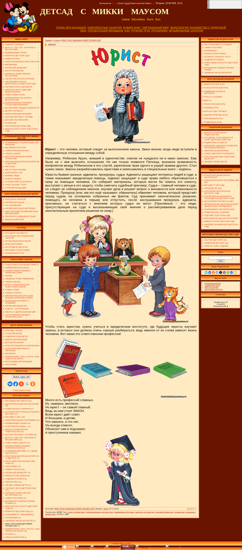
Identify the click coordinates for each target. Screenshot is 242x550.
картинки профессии (164, 512)
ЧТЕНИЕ (9, 534)
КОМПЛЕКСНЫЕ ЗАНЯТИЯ (104, 27)
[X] (220, 272)
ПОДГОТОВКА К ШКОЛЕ (15, 443)
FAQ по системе (211, 287)
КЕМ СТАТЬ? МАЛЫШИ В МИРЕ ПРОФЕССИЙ (81, 40)
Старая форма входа (21, 390)
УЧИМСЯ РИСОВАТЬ (14, 498)
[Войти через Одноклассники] (32, 383)
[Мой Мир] (231, 272)
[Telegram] (216, 272)
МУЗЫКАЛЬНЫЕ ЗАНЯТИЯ (186, 30)
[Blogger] (235, 272)
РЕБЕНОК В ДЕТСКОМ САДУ (17, 511)
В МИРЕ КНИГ (132, 27)
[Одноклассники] (213, 272)
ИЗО (127, 30)
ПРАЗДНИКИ (159, 30)
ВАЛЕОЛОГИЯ (179, 27)
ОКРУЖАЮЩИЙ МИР (155, 27)
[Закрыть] (208, 8)
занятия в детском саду (145, 512)
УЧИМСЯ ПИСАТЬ (13, 469)
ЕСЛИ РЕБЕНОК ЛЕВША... (16, 426)
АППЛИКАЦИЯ (11, 518)
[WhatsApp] (227, 272)
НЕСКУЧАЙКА (11, 466)
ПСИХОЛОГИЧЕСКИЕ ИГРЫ (216, 88)
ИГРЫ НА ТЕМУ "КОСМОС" (215, 111)
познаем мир (179, 512)
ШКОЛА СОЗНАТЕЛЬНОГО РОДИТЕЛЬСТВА (16, 430)
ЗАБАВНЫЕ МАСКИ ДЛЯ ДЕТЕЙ (18, 521)
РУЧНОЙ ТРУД (140, 30)
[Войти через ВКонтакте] (10, 383)
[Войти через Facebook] (15, 383)
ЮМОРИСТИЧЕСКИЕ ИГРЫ (216, 115)
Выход (150, 19)
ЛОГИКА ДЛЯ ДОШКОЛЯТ (16, 473)
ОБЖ (83, 30)
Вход (158, 19)
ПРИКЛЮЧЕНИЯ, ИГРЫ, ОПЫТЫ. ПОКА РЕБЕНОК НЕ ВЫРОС (22, 530)
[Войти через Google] (27, 384)
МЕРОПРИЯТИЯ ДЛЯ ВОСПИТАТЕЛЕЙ (22, 404)
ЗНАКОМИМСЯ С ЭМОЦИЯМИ (18, 514)
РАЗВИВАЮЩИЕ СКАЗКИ (16, 423)
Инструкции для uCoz (214, 289)
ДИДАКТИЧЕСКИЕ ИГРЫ (214, 84)
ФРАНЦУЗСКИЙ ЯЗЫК (14, 537)
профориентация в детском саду (99, 512)
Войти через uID (21, 377)
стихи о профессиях (76, 512)
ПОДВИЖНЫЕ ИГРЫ (213, 122)
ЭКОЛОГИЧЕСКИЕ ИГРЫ (214, 104)
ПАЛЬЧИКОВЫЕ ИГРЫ (213, 119)
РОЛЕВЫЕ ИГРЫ (211, 108)
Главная (126, 19)
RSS (154, 3)
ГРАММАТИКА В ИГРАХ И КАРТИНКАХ (213, 92)
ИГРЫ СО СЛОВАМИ (213, 97)
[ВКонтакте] (209, 272)
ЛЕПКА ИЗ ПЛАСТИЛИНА (16, 476)
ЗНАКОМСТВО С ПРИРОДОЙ (207, 27)
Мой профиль (138, 19)
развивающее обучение (124, 512)
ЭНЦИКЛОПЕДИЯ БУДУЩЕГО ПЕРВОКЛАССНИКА (18, 447)
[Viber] (224, 272)
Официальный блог (213, 283)
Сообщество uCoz (212, 285)
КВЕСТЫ (207, 100)
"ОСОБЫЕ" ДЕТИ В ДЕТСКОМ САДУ (20, 488)
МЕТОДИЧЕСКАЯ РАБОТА (16, 401)
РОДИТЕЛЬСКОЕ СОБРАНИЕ (17, 409)
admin (105, 509)
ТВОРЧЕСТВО (11, 482)
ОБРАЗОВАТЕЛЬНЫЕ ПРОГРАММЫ (20, 420)
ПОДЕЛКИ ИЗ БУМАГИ (15, 479)
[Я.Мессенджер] (206, 272)
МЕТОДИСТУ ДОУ (13, 417)
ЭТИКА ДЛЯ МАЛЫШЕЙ (71, 27)
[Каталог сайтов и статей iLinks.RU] (113, 549)
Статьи (57, 40)
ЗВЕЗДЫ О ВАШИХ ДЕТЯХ (16, 485)
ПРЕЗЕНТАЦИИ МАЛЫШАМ (105, 30)
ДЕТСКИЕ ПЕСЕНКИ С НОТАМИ (19, 435)
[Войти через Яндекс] (21, 383)
